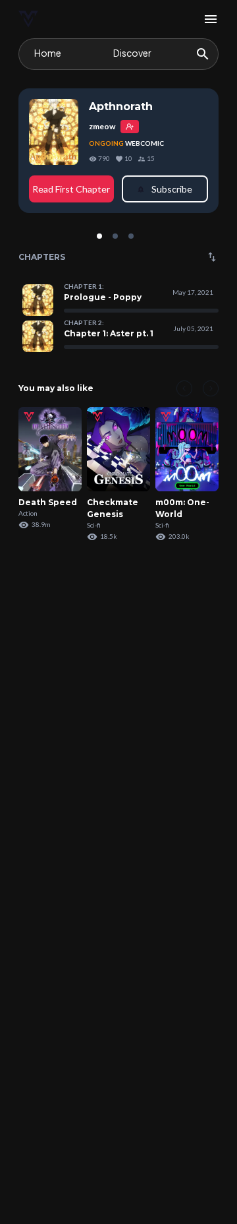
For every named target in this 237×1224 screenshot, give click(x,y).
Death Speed (47, 502)
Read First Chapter (71, 189)
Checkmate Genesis (112, 508)
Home (47, 53)
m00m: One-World (182, 508)
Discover (132, 53)
